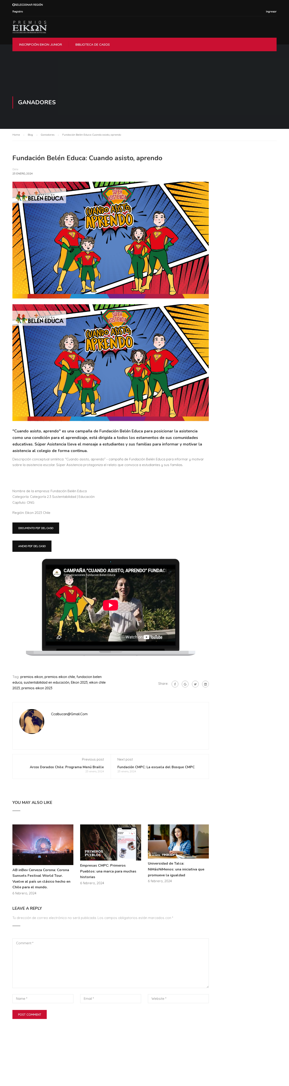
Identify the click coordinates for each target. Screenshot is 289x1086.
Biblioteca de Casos (92, 44)
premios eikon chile (59, 677)
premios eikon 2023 (36, 688)
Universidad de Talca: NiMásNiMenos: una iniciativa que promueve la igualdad (176, 869)
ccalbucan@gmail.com (69, 714)
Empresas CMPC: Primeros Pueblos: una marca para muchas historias (108, 871)
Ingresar (271, 11)
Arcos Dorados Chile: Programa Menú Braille (67, 767)
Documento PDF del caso (35, 528)
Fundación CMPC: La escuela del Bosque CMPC (156, 767)
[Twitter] (195, 684)
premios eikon (31, 677)
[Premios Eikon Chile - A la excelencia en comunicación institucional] (29, 27)
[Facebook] (175, 684)
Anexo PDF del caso (32, 546)
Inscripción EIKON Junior (40, 44)
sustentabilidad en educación (46, 682)
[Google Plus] (185, 684)
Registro (17, 11)
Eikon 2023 (79, 682)
